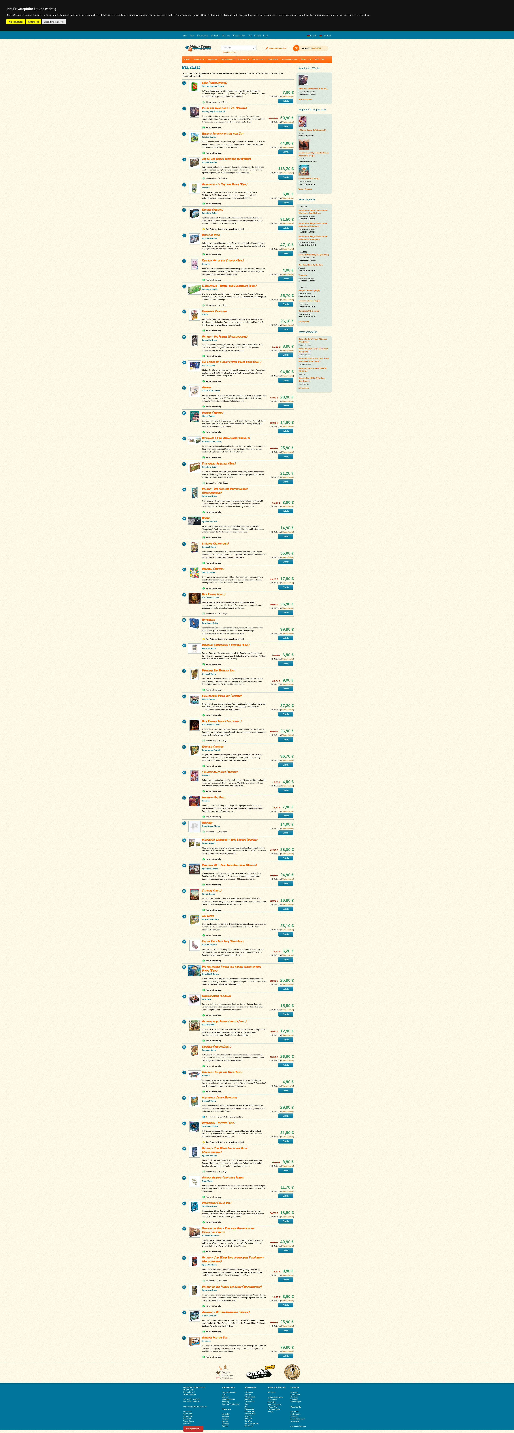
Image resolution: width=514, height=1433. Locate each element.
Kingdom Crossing (213, 746)
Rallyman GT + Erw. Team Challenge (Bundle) (229, 865)
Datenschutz (187, 1414)
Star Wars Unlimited (252, 1423)
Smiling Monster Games (213, 86)
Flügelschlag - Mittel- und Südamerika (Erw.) (229, 286)
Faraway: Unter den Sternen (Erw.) (223, 260)
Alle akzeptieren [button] (16, 22)
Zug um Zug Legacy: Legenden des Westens (226, 159)
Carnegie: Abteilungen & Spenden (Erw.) (226, 645)
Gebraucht (305, 59)
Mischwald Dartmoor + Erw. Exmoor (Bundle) (230, 840)
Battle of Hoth (211, 235)
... (244, 96)
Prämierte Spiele (274, 1409)
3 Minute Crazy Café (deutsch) (220, 772)
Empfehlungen (227, 59)
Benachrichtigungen (297, 1419)
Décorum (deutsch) (213, 569)
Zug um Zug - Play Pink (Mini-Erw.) (223, 941)
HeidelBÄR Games (210, 974)
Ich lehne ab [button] (33, 22)
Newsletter (226, 1414)
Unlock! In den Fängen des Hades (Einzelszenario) (232, 1287)
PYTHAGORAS (208, 1025)
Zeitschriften (272, 1402)
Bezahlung (187, 1419)
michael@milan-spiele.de (197, 1407)
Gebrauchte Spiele (274, 1405)
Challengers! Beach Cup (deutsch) (222, 696)
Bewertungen (202, 36)
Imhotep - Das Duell (214, 797)
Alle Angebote (303, 322)
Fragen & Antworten (229, 1392)
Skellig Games (208, 416)
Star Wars (248, 1421)
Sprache (313, 36)
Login (265, 36)
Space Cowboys (209, 340)
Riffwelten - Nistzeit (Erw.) (218, 1123)
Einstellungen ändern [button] (54, 22)
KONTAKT (187, 1423)
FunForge (206, 999)
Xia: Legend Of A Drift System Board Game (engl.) (232, 362)
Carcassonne (249, 1402)
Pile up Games (208, 894)
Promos (270, 1412)
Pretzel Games (208, 699)
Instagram (225, 1419)
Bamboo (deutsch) (213, 413)
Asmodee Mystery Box (214, 1337)
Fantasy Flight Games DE (213, 111)
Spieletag (225, 1404)
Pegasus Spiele (209, 648)
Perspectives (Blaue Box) (217, 1203)
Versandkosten (239, 36)
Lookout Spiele (209, 547)
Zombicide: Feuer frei (214, 311)
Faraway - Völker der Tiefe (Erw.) (222, 1072)
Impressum (187, 1411)
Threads (225, 1426)
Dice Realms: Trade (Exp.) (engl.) (222, 721)
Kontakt (257, 36)
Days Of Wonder (209, 162)
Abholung (225, 1402)
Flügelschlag (249, 1409)
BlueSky (225, 1421)
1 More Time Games (211, 391)
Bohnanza (248, 1399)
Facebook (225, 1416)
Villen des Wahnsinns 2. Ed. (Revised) (224, 108)
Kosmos (206, 264)
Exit (246, 1407)
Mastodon (225, 1424)
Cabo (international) (214, 83)
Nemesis (248, 1416)
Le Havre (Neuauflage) (215, 543)
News (192, 36)
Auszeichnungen (289, 59)
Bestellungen (295, 1414)
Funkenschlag (250, 1411)
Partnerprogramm (228, 1399)
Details (286, 101)
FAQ (250, 36)
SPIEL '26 (319, 59)
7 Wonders (249, 1392)
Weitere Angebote (305, 99)
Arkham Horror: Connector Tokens (223, 1177)
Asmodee (206, 1341)
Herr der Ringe (250, 1414)
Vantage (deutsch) (212, 209)
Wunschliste (294, 1421)
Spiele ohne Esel (209, 521)
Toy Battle (208, 916)
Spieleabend (234, 1404)
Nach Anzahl (257, 59)
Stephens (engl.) (212, 890)
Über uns (226, 36)
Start (185, 36)
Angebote (211, 59)
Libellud (206, 188)
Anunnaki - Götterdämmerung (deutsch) (226, 1312)
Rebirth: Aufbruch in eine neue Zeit (223, 133)
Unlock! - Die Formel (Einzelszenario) (225, 336)
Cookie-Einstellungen (298, 1427)
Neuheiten (198, 59)
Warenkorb (294, 1412)
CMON (205, 314)
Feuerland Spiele (210, 213)
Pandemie (248, 1419)
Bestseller (215, 36)
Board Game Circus (211, 826)
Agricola (248, 1395)
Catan (247, 1404)
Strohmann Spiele (210, 623)
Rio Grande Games (210, 598)
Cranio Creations (210, 1316)
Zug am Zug (249, 1426)
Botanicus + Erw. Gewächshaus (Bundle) (226, 438)
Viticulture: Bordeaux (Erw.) (219, 463)
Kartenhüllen (272, 1400)
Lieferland (326, 36)
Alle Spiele (271, 1392)
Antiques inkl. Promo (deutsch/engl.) (224, 1021)
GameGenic (207, 1181)
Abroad (206, 387)
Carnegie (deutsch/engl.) (217, 1046)
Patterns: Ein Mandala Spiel (219, 670)
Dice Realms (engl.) (214, 594)
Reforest (207, 823)
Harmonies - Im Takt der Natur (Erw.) (225, 184)
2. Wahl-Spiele (273, 1407)
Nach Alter (272, 59)
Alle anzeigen (303, 388)
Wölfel (206, 518)
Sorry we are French (211, 750)
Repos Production (210, 919)
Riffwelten (208, 619)
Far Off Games (208, 365)
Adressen (293, 1416)
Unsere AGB (187, 1416)
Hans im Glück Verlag (212, 441)
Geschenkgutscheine (275, 1397)
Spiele (186, 59)
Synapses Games (210, 869)
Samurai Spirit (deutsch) (216, 996)
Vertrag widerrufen (193, 1429)
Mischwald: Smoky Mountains (219, 1097)
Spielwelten (242, 59)
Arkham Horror (250, 1397)
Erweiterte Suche (229, 52)
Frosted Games (209, 137)
